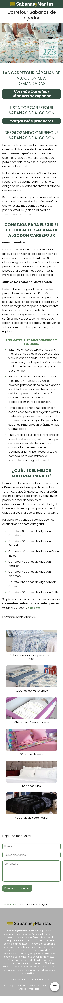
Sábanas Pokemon (13, 966)
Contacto (34, 988)
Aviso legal (9, 985)
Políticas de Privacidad (29, 985)
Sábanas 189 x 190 (43, 963)
